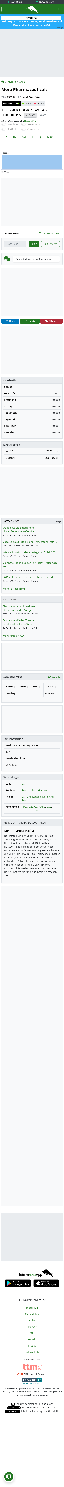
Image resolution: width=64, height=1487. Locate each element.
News (12, 321)
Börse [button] (9, 686)
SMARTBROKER (11, 103)
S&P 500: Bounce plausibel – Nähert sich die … (30, 577)
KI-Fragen (53, 321)
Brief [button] (35, 686)
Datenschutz (32, 1352)
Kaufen (28, 103)
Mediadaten (32, 1314)
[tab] (5, 137)
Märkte (12, 81)
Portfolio (12, 129)
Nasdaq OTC (30, 120)
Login (34, 243)
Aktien (22, 81)
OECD (25, 810)
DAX (17, 1)
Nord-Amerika (40, 790)
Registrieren (51, 243)
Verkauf (40, 103)
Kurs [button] (51, 686)
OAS (48, 806)
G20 (31, 806)
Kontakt (32, 1339)
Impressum (32, 1307)
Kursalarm (33, 129)
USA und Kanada (31, 796)
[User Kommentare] (8, 1476)
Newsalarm (33, 124)
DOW (46, 1)
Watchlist (13, 124)
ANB (32, 1333)
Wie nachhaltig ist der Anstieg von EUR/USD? (29, 552)
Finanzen (32, 1326)
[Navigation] (5, 9)
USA (24, 783)
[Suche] (59, 9)
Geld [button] (23, 686)
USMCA (33, 810)
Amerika (26, 790)
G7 (35, 806)
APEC (24, 806)
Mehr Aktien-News (13, 635)
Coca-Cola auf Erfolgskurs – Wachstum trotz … (30, 541)
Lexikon (32, 1320)
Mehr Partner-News (14, 588)
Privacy (32, 1345)
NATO (42, 806)
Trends (31, 321)
